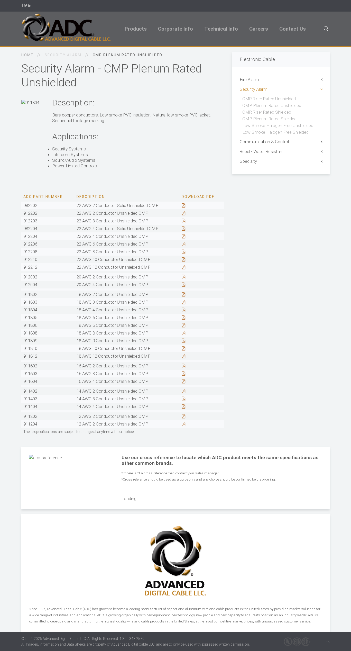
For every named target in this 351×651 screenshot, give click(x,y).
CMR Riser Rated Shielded (266, 112)
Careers (258, 29)
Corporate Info (175, 29)
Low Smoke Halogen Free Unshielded (277, 125)
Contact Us (292, 29)
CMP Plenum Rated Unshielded (271, 105)
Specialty (248, 161)
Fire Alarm (249, 79)
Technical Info (221, 29)
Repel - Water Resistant (262, 151)
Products (136, 29)
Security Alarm (253, 89)
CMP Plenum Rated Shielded (269, 118)
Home (27, 55)
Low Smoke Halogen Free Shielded (275, 132)
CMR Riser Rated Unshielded (269, 98)
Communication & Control (264, 141)
